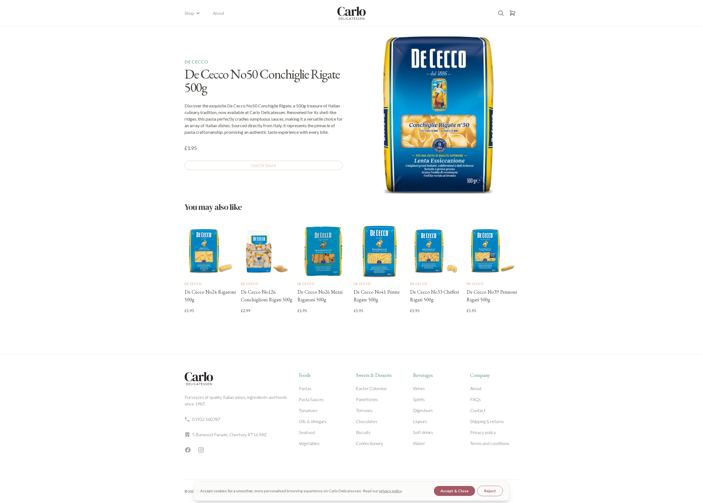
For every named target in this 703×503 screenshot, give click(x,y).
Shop (189, 13)
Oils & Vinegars (313, 421)
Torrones (364, 410)
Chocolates (366, 421)
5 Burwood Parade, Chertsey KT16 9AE (229, 434)
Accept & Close (454, 490)
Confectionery (369, 443)
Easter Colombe (371, 388)
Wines (419, 388)
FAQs (475, 399)
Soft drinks (423, 432)
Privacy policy (483, 432)
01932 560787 (206, 419)
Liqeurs (420, 421)
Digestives (423, 410)
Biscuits (363, 432)
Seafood (307, 432)
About (218, 13)
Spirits (419, 399)
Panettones (367, 399)
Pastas (305, 388)
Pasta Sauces (311, 399)
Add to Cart (210, 322)
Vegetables (309, 443)
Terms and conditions (489, 443)
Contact (478, 410)
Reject (490, 490)
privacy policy (390, 490)
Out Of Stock (263, 165)
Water (419, 443)
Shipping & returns (487, 421)
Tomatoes (308, 410)
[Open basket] (512, 13)
